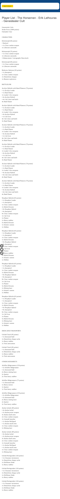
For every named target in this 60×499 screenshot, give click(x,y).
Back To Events (7, 6)
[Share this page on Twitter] (2, 249)
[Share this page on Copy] (2, 253)
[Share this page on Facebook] (2, 246)
